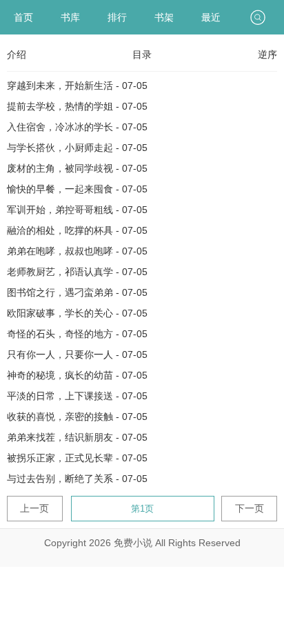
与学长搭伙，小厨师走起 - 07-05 (77, 147)
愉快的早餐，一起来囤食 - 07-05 (77, 188)
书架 (164, 17)
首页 (23, 17)
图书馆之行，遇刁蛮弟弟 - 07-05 (77, 292)
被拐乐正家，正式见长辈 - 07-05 (77, 457)
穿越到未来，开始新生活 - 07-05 (77, 85)
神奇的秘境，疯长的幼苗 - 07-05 (77, 375)
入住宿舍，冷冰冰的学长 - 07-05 (77, 126)
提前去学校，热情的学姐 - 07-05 (77, 106)
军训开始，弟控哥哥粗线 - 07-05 (77, 209)
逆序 (267, 54)
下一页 (249, 508)
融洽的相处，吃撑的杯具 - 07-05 (77, 230)
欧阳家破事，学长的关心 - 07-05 (77, 313)
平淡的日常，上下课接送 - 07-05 (77, 395)
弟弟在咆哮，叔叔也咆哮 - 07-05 (77, 251)
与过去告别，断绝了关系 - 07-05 (77, 478)
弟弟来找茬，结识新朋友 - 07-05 (77, 437)
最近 (211, 17)
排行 (117, 17)
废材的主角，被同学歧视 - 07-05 (77, 168)
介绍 (16, 54)
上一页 (34, 508)
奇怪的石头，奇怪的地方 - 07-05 (77, 333)
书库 (70, 17)
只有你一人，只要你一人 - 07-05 (77, 354)
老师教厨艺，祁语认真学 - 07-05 (77, 271)
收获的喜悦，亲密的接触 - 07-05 (77, 416)
